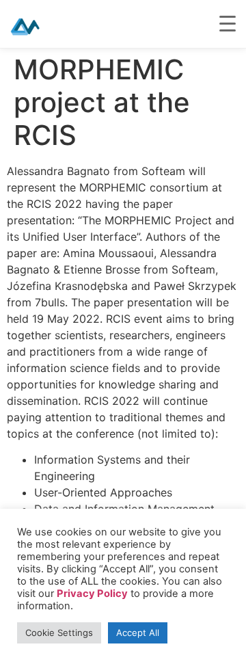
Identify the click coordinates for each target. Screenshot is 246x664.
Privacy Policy (92, 593)
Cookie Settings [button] (59, 632)
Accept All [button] (137, 632)
